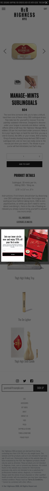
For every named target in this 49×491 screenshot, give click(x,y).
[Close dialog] (46, 231)
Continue (13, 254)
